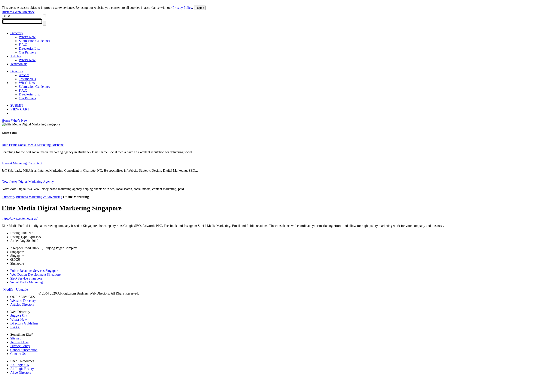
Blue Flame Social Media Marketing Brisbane (33, 145)
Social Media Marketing (26, 282)
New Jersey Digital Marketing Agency (28, 181)
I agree (199, 7)
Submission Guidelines (34, 41)
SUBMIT (16, 105)
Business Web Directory (18, 12)
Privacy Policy (182, 7)
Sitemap (15, 338)
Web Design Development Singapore (35, 274)
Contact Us (17, 354)
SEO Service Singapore (26, 278)
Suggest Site (18, 315)
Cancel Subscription (23, 350)
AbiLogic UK (19, 365)
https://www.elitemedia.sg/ (19, 218)
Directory (16, 33)
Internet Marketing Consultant (22, 163)
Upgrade (21, 289)
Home (6, 120)
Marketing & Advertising (45, 197)
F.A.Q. (23, 44)
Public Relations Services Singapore (34, 270)
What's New (27, 37)
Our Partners (27, 52)
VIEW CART (19, 109)
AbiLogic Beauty (22, 369)
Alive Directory (20, 372)
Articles (15, 56)
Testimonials (18, 64)
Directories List (29, 48)
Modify (7, 289)
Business (22, 197)
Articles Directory (22, 304)
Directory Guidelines (24, 323)
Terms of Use (19, 342)
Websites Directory (23, 300)
